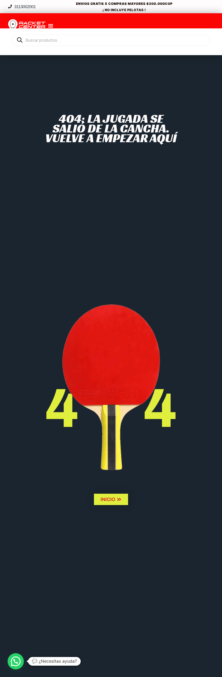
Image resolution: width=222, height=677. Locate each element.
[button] (16, 661)
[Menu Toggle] (50, 25)
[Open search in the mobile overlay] (111, 31)
